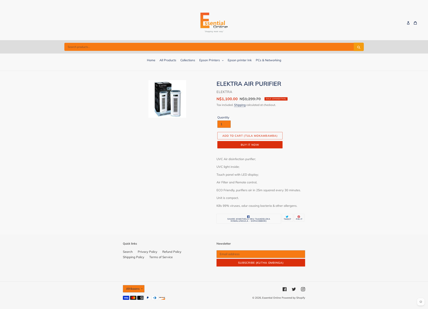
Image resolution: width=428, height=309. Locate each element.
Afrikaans (133, 289)
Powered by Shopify (293, 297)
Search (128, 252)
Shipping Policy (133, 257)
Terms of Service (161, 257)
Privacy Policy (147, 252)
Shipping (240, 105)
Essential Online (271, 297)
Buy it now (250, 144)
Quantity (223, 117)
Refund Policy (171, 252)
